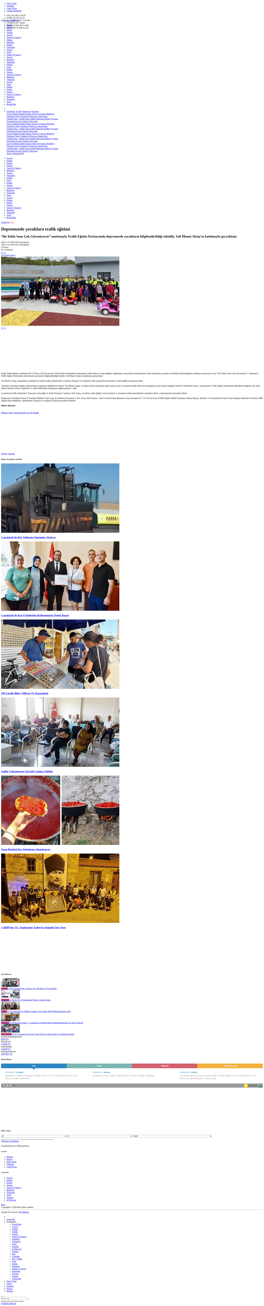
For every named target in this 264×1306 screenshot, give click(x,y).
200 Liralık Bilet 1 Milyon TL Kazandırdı (24, 693)
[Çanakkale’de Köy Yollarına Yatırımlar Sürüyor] (60, 532)
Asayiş (10, 25)
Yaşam (9, 32)
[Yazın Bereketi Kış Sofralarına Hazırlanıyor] (60, 844)
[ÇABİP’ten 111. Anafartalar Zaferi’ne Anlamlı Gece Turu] (60, 922)
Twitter (19, 111)
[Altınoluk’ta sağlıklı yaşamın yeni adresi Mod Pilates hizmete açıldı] (10, 1009)
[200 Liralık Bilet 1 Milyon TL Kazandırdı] (60, 688)
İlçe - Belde (19, 119)
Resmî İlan (11, 104)
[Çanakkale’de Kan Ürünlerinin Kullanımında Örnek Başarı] (60, 610)
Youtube (35, 111)
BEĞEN (5, 1039)
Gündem (10, 119)
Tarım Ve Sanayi (14, 37)
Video (9, 1283)
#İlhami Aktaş (7, 413)
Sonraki (11, 454)
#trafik (36, 413)
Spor (27, 119)
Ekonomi (11, 121)
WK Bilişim (23, 1212)
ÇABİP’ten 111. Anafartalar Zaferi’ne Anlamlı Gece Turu (33, 927)
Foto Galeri (11, 3)
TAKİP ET (6, 1044)
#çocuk (29, 413)
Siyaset (18, 121)
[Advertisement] (83, 351)
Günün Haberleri (14, 11)
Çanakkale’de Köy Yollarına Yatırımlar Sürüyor (28, 537)
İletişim (16, 153)
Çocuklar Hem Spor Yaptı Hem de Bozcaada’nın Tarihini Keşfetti (43, 1034)
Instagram (26, 111)
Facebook (11, 111)
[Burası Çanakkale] (10, 20)
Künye (10, 153)
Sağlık (32, 119)
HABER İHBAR (8, 1303)
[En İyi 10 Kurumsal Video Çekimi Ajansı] (10, 997)
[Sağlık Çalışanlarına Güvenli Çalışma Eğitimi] (60, 766)
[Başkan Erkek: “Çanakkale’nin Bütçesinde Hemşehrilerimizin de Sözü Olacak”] (10, 1020)
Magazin (39, 119)
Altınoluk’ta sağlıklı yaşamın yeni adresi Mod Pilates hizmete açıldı (39, 1011)
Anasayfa (5, 222)
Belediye (10, 42)
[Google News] (8, 255)
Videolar (10, 6)
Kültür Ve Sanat (51, 119)
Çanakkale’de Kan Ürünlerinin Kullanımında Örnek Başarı (35, 615)
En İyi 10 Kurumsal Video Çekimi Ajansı (30, 1000)
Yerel (9, 52)
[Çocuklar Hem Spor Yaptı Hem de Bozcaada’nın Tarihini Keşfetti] (10, 1032)
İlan (45, 116)
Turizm (24, 121)
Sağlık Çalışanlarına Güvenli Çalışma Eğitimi (27, 771)
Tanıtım (23, 116)
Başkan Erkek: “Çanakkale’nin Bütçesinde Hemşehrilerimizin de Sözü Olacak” (46, 1023)
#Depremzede (20, 413)
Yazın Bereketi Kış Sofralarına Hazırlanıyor (25, 849)
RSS (22, 153)
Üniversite (33, 121)
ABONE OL (7, 1054)
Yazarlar (10, 1286)
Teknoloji (11, 47)
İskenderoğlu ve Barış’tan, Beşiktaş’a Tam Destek (32, 988)
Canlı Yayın (12, 8)
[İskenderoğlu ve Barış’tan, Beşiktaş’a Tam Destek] (10, 986)
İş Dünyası (32, 116)
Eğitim (9, 27)
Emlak (9, 30)
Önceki (4, 454)
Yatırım (40, 116)
